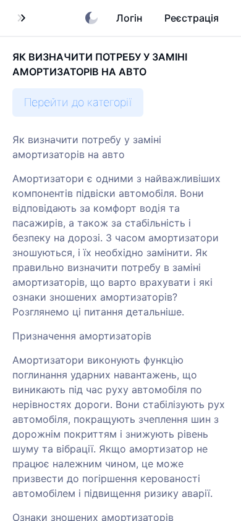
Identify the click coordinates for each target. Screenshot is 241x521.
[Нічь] (91, 17)
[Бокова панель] (21, 18)
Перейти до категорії (78, 102)
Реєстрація (191, 18)
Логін (129, 18)
